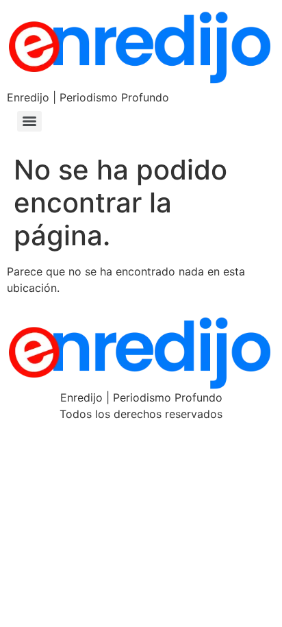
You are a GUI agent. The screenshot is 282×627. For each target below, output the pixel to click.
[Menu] (29, 121)
